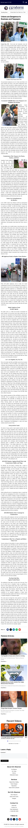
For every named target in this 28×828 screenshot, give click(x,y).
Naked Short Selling (14, 782)
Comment (3, 752)
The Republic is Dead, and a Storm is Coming (13, 655)
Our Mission (14, 769)
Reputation (14, 785)
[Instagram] (8, 819)
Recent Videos (14, 721)
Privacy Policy (7, 826)
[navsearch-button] (23, 2)
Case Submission (14, 809)
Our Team (14, 771)
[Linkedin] (17, 819)
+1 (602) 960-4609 (14, 811)
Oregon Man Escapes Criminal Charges (11, 708)
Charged (14, 798)
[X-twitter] (14, 819)
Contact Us (14, 807)
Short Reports (14, 794)
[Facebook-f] (11, 819)
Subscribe (14, 805)
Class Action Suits (14, 796)
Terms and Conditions (14, 826)
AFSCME (14, 564)
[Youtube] (20, 819)
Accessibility (21, 826)
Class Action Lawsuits (14, 787)
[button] (26, 2)
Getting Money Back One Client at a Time (10, 12)
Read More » (4, 661)
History (14, 773)
